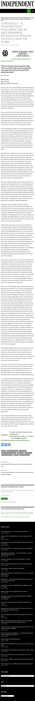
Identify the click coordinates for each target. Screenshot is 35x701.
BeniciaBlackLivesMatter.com (23, 59)
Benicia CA (8, 19)
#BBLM (2, 17)
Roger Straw (15, 45)
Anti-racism (19, 17)
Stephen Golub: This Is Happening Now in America (14, 591)
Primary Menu (33, 11)
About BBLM (9, 61)
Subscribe (4, 498)
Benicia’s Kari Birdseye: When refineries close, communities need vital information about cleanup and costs (16, 621)
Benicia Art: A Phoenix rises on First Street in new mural (15, 654)
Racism (21, 19)
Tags (2, 682)
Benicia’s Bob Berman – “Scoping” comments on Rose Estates (17, 548)
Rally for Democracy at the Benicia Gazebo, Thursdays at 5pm (17, 663)
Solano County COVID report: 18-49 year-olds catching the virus (16, 464)
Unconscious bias (24, 454)
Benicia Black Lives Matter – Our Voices (22, 436)
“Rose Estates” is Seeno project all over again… (13, 568)
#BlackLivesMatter (10, 17)
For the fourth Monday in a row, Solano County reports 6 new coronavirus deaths (17, 472)
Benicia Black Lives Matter (9, 452)
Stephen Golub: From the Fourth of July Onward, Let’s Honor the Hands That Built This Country (17, 609)
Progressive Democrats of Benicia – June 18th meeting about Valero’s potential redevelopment (17, 633)
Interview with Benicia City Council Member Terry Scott (15, 559)
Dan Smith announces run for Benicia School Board (14, 531)
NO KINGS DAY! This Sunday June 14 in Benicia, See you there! (17, 650)
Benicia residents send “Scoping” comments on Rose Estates (16, 563)
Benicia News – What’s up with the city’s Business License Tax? (17, 659)
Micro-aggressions (7, 454)
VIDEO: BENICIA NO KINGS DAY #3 (10, 639)
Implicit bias (15, 19)
